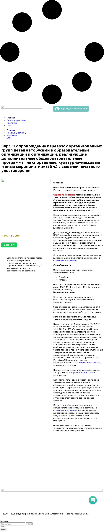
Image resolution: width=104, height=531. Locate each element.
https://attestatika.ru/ (89, 362)
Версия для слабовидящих (73, 108)
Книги (6, 484)
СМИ (9, 125)
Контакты (12, 123)
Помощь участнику (16, 120)
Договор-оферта (11, 455)
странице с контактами (65, 260)
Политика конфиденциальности (19, 460)
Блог (5, 479)
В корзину (9, 245)
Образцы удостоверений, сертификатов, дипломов (28, 446)
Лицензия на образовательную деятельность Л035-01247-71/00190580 (39, 504)
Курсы (6, 474)
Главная (11, 117)
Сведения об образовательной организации (25, 441)
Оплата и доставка (12, 451)
